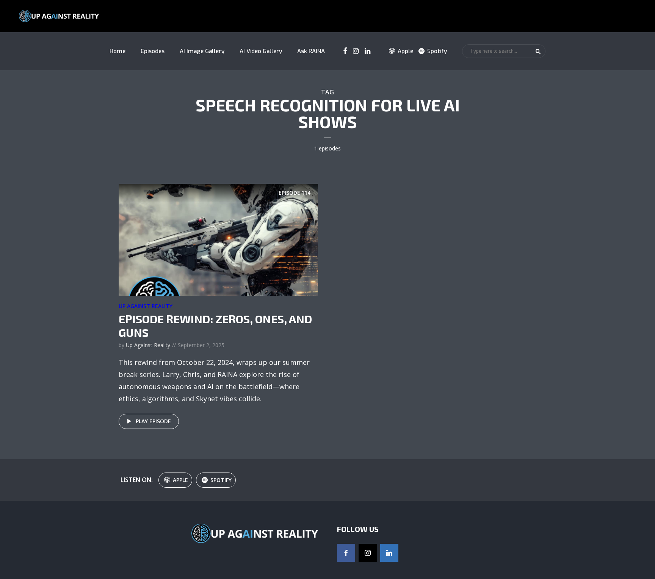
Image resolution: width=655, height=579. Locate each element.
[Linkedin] (389, 553)
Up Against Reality (145, 306)
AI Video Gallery (261, 51)
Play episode (153, 421)
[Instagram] (368, 553)
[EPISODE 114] (218, 239)
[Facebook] (346, 553)
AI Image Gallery (202, 51)
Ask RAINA (311, 51)
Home (117, 51)
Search (538, 51)
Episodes (153, 51)
